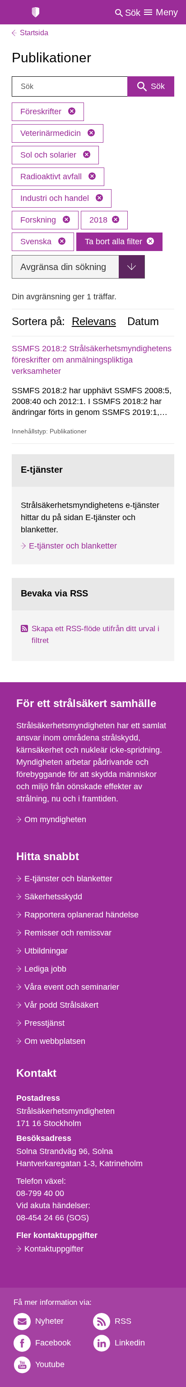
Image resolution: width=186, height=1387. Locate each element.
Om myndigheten (55, 819)
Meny (167, 12)
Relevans (94, 321)
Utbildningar (46, 950)
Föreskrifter (42, 111)
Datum (143, 321)
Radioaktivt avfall (52, 176)
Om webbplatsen (54, 1041)
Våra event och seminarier (71, 986)
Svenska (37, 241)
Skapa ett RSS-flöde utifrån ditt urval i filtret (95, 634)
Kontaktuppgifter (54, 1248)
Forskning (39, 219)
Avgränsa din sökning (63, 267)
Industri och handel (55, 198)
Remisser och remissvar (68, 932)
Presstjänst (44, 1023)
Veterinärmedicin (51, 133)
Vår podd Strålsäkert (61, 1005)
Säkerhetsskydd (53, 896)
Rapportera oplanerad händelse (81, 914)
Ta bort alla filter (113, 241)
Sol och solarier (49, 154)
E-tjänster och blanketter (73, 545)
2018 (98, 219)
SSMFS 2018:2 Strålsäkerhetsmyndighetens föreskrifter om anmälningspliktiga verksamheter (92, 360)
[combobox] (93, 86)
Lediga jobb (45, 968)
